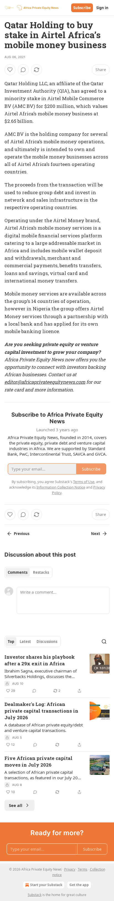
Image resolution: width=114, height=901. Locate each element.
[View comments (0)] (23, 69)
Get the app (79, 884)
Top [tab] (11, 641)
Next (95, 533)
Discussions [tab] (47, 641)
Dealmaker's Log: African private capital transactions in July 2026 (41, 711)
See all (15, 805)
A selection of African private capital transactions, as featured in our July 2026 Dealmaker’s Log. (43, 774)
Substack (35, 894)
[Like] (9, 69)
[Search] (104, 641)
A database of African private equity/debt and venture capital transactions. (43, 727)
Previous (21, 533)
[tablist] (28, 572)
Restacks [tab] (41, 572)
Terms (82, 869)
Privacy (69, 869)
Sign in (102, 7)
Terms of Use (83, 481)
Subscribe (82, 7)
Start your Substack (46, 884)
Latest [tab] (25, 641)
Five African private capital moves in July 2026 (38, 761)
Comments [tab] (17, 572)
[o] (99, 663)
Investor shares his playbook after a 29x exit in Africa (39, 660)
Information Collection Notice (61, 487)
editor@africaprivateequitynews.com (44, 382)
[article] (57, 674)
